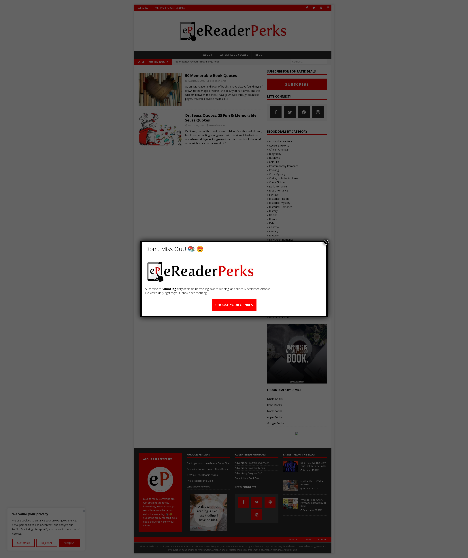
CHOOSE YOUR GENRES (234, 305)
